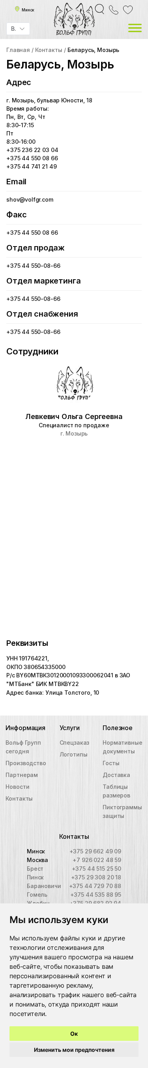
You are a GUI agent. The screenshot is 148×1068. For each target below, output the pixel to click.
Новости (17, 786)
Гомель (37, 894)
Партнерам (22, 774)
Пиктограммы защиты (122, 811)
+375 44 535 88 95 (95, 894)
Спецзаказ (75, 742)
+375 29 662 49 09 (95, 851)
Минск (36, 851)
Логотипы (74, 754)
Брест (35, 868)
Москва (37, 860)
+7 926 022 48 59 (97, 860)
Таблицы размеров (116, 791)
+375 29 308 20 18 (96, 877)
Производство (26, 763)
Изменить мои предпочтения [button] (74, 1049)
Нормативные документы (122, 747)
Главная (18, 49)
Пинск (35, 877)
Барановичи (44, 886)
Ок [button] (74, 1033)
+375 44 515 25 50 (96, 868)
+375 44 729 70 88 (95, 886)
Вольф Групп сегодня (23, 747)
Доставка (116, 774)
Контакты (48, 49)
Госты (111, 763)
